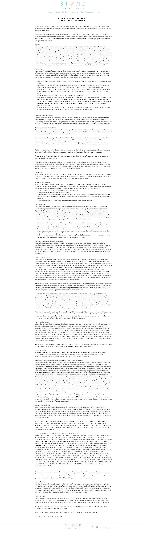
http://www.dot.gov (68, 393)
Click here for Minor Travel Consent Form (91, 409)
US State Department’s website (74, 332)
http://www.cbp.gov (43, 395)
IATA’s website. (80, 338)
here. (88, 247)
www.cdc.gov (51, 366)
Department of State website (93, 413)
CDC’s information (96, 332)
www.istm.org (64, 383)
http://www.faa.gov (81, 393)
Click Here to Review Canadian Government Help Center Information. (64, 318)
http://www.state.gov (42, 393)
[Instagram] (96, 527)
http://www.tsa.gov (56, 393)
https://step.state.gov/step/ (59, 401)
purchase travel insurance (77, 206)
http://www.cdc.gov (93, 393)
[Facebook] (92, 527)
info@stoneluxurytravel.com (107, 528)
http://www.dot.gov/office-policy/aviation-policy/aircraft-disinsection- (60, 356)
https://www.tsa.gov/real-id (47, 247)
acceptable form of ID (89, 245)
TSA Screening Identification (90, 267)
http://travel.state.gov (82, 364)
